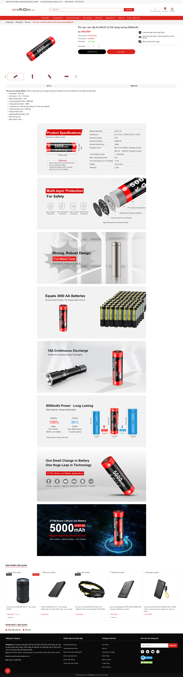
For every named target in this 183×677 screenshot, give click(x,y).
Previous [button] (5, 76)
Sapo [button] (106, 675)
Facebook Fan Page (108, 652)
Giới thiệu (45, 18)
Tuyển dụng (106, 663)
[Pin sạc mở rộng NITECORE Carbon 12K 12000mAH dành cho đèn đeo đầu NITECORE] (91, 588)
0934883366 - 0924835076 (74, 2)
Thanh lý (121, 18)
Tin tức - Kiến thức (133, 18)
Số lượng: (81, 46)
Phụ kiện (99, 18)
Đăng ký (173, 645)
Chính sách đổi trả (69, 659)
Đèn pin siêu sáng (73, 18)
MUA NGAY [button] (121, 52)
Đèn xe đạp (87, 18)
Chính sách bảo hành (70, 656)
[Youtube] (152, 651)
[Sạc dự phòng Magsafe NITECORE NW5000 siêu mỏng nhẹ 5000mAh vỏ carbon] (126, 588)
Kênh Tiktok (105, 656)
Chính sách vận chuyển (70, 663)
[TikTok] (147, 651)
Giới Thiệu (105, 644)
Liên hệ (104, 648)
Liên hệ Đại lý (106, 667)
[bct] (159, 658)
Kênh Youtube (106, 659)
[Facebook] (142, 651)
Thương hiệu (58, 18)
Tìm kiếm (129, 9)
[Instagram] (158, 651)
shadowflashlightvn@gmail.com (51, 2)
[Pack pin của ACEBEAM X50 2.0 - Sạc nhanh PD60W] (23, 588)
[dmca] (159, 662)
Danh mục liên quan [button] (16, 625)
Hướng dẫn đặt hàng (70, 644)
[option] (41, 49)
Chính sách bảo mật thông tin (72, 652)
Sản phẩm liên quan (16, 565)
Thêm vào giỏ (92, 52)
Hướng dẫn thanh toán (70, 648)
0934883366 (17, 660)
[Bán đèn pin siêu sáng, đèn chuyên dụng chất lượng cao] (21, 9)
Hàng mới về (110, 18)
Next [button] (76, 76)
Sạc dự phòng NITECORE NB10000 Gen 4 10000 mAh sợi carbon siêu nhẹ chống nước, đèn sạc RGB (160, 609)
